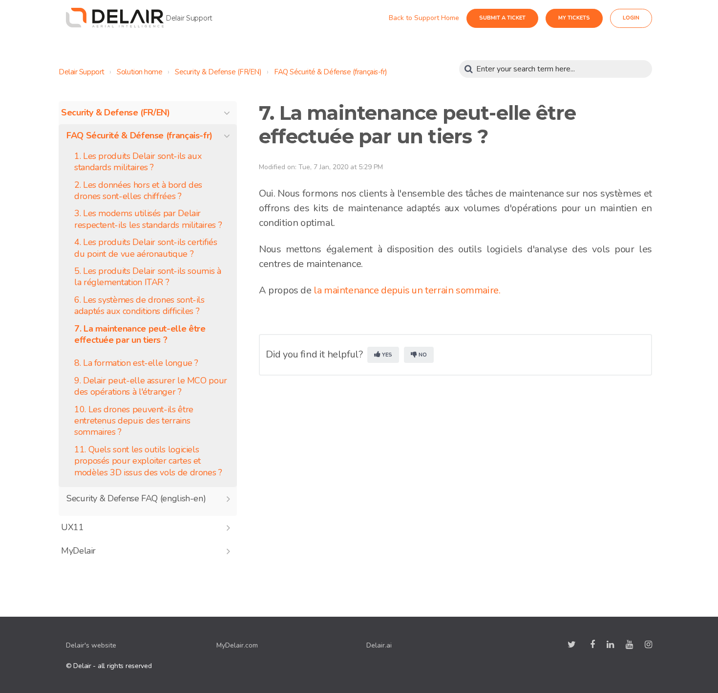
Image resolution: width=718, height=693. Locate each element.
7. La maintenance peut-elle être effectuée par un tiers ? (139, 334)
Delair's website (91, 645)
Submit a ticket (511, 18)
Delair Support (82, 72)
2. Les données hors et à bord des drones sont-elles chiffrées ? (138, 190)
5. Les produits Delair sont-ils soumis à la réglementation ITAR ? (147, 277)
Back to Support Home (433, 17)
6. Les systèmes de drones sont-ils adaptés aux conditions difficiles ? (139, 305)
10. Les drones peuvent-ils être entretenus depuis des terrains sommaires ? (133, 421)
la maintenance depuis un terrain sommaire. (406, 290)
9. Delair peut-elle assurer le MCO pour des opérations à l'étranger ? (150, 386)
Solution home (139, 72)
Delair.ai (379, 645)
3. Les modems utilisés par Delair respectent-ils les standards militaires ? (148, 219)
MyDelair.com (237, 645)
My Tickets (583, 18)
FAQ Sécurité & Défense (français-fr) (330, 72)
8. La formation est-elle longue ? (136, 363)
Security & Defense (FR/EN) (218, 72)
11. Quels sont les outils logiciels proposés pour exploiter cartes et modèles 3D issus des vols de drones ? (148, 461)
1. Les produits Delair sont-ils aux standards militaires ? (137, 162)
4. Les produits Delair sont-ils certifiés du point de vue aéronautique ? (145, 248)
